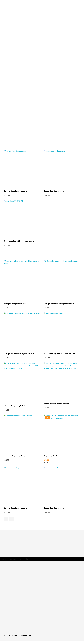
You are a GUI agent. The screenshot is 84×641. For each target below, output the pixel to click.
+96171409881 (53, 2)
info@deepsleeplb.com (74, 2)
